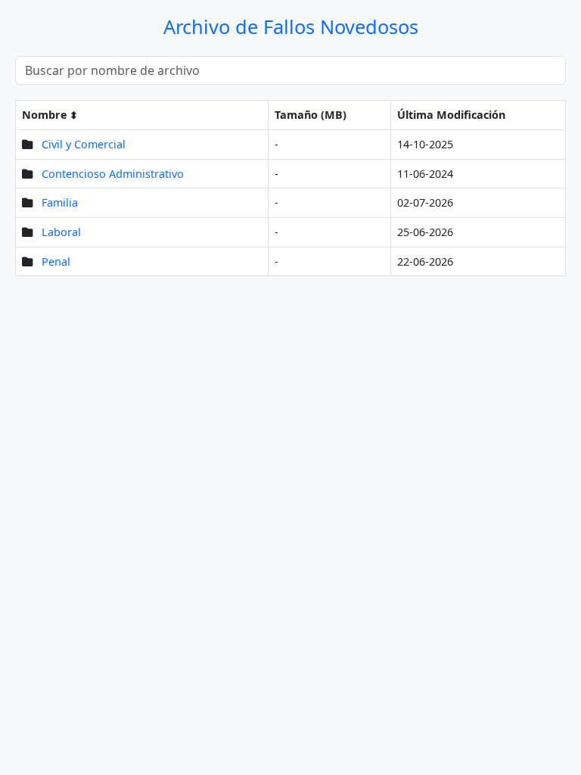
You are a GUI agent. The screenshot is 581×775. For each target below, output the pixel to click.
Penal (56, 261)
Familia (60, 202)
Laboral (61, 232)
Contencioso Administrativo (113, 174)
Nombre (44, 114)
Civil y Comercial (84, 144)
